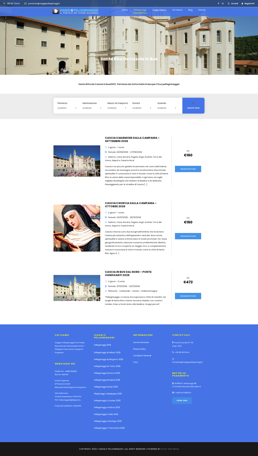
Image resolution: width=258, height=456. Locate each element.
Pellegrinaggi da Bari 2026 (106, 386)
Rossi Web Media (170, 449)
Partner (202, 10)
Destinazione (90, 103)
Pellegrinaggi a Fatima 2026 (107, 407)
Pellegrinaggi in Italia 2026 (106, 414)
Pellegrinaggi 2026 (102, 345)
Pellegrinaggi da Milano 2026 (107, 352)
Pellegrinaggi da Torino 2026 (107, 366)
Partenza (62, 103)
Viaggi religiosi (159, 10)
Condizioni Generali (142, 355)
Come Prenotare (141, 342)
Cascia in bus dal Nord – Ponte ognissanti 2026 (128, 273)
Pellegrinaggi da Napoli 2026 (107, 380)
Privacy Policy (139, 349)
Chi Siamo (177, 10)
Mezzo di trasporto (118, 103)
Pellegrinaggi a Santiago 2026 (108, 421)
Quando (161, 103)
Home (125, 10)
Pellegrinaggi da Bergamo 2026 (108, 359)
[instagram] (222, 3)
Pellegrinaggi (140, 10)
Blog (190, 10)
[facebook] (218, 3)
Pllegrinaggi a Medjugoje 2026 (108, 393)
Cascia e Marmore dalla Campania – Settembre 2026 (132, 139)
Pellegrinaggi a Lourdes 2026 (107, 400)
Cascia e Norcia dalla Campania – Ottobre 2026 (131, 204)
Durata (136, 103)
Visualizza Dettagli (188, 169)
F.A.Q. (135, 362)
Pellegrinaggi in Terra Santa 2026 (109, 428)
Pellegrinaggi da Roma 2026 (107, 373)
